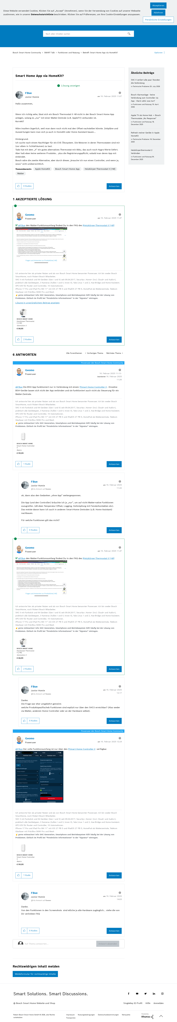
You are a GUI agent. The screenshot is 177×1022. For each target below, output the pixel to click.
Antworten (114, 186)
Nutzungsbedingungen (86, 1015)
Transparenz (70, 1018)
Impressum (70, 1015)
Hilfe (148, 1003)
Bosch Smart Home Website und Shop (35, 1003)
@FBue (21, 225)
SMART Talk (49, 52)
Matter (20, 173)
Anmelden (159, 1003)
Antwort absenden (107, 943)
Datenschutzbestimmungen (108, 1015)
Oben (161, 1016)
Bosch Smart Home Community (27, 52)
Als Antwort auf (42, 489)
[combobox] (88, 34)
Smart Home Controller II (94, 387)
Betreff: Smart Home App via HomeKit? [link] (100, 52)
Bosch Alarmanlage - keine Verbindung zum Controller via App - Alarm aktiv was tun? (144, 98)
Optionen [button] (158, 52)
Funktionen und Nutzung (69, 52)
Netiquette (126, 1015)
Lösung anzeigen (70, 85)
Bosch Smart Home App (67, 169)
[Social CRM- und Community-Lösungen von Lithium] (147, 1016)
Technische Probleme (141, 86)
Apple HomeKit (42, 169)
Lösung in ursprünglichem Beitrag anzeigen (37, 302)
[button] (158, 5)
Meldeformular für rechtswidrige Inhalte (35, 974)
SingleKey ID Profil (132, 1003)
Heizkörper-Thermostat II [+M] (100, 169)
